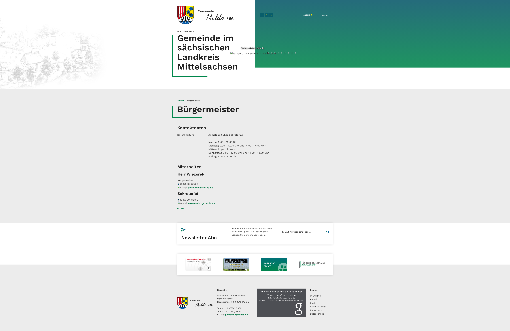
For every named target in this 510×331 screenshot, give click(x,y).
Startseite (315, 296)
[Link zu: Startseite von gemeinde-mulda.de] (205, 15)
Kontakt (314, 299)
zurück (180, 208)
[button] (281, 303)
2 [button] (271, 53)
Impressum (316, 310)
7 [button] (288, 53)
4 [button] (278, 53)
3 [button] (274, 53)
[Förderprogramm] (312, 264)
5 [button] (281, 53)
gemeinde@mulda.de (200, 187)
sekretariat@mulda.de (201, 203)
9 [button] (295, 53)
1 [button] (267, 53)
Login (313, 303)
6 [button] (285, 53)
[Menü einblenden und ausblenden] (327, 15)
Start (181, 101)
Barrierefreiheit (318, 306)
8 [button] (291, 53)
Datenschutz (317, 314)
